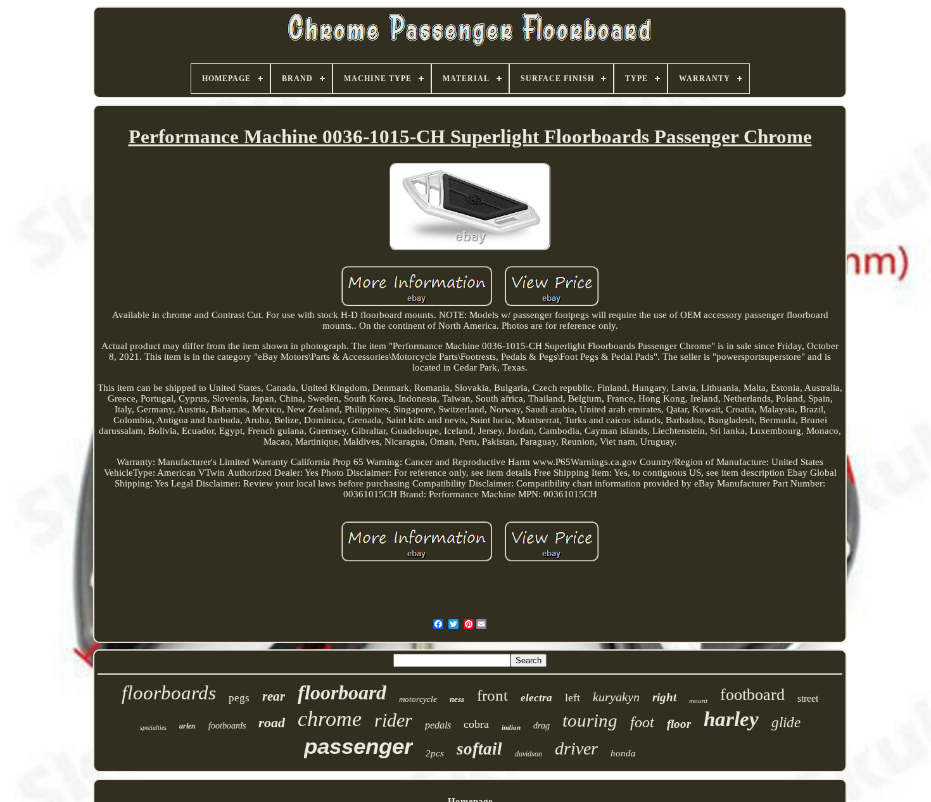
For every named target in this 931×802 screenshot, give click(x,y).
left (572, 697)
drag (541, 725)
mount (698, 700)
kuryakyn (616, 697)
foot (642, 722)
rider (393, 720)
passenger (358, 746)
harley (731, 719)
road (271, 722)
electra (536, 698)
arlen (187, 726)
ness (457, 699)
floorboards (169, 693)
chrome (330, 718)
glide (786, 722)
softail (479, 748)
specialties (153, 727)
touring (590, 720)
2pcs (435, 753)
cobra (476, 724)
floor (679, 723)
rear (273, 696)
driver (576, 748)
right (664, 697)
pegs (239, 698)
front (492, 695)
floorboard (342, 692)
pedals (438, 725)
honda (623, 753)
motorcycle (418, 699)
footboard (752, 694)
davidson (528, 753)
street (807, 698)
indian (511, 727)
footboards (227, 725)
